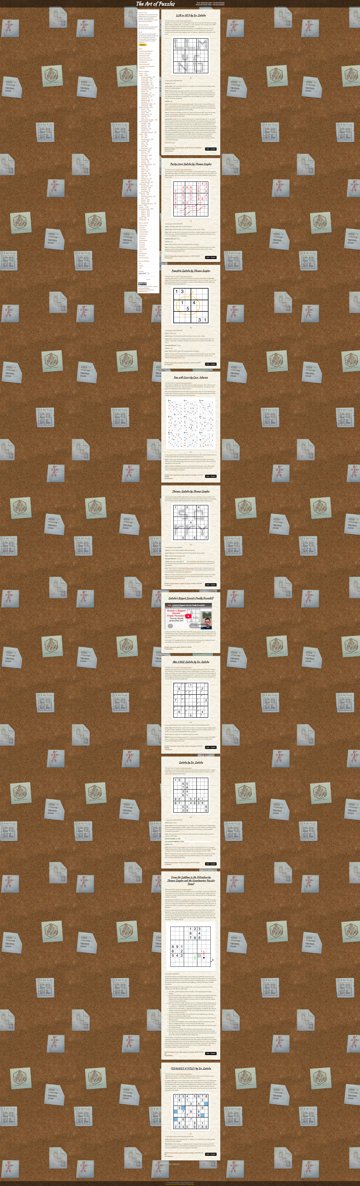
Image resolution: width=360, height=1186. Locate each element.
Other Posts (142, 193)
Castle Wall (144, 173)
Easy (140, 263)
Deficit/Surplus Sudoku (147, 103)
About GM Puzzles (201, 4)
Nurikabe (143, 141)
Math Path (143, 116)
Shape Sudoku (144, 93)
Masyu (142, 168)
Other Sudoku (144, 105)
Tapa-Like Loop (144, 178)
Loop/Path (141, 166)
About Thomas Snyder (144, 57)
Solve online (168, 974)
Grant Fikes (142, 227)
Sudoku (141, 75)
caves (174, 459)
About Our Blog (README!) (146, 51)
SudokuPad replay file (195, 561)
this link (174, 116)
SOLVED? (213, 149)
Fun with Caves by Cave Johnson (191, 377)
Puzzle (140, 205)
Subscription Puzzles (144, 209)
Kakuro (143, 112)
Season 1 (143, 216)
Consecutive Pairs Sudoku (147, 87)
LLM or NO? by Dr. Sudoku (191, 15)
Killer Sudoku (144, 89)
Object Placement (143, 121)
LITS (142, 137)
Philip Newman (143, 253)
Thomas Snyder (143, 225)
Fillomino (143, 152)
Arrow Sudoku (144, 80)
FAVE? (208, 149)
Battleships (144, 125)
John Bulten (142, 238)
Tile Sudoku (144, 102)
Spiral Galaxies (144, 159)
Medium (141, 265)
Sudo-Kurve (144, 98)
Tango (142, 118)
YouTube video (175, 1146)
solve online (169, 80)
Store (198, 3)
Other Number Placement (147, 119)
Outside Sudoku (145, 96)
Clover (140, 251)
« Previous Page (166, 1164)
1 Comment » (168, 864)
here (153, 28)
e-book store (153, 16)
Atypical (141, 73)
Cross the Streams (145, 139)
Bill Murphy (142, 255)
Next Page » (176, 1164)
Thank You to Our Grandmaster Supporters (147, 67)
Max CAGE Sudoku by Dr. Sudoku (191, 662)
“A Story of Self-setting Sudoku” (184, 169)
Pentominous (144, 155)
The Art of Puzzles (154, 4)
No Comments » (169, 151)
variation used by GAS (187, 900)
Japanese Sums (144, 114)
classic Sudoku (181, 847)
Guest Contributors (144, 257)
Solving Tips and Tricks (146, 196)
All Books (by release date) (145, 60)
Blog (209, 4)
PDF (191, 78)
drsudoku (198, 147)
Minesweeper (144, 128)
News (142, 198)
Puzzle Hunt (144, 189)
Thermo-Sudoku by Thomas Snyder (191, 491)
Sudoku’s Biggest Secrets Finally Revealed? (190, 598)
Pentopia (143, 130)
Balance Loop (144, 175)
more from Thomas (170, 142)
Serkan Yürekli (142, 229)
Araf (142, 157)
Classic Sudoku (144, 78)
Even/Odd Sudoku (145, 86)
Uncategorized (142, 219)
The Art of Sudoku (219, 4)
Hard (140, 267)
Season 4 (143, 210)
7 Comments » (168, 585)
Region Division (143, 150)
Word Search (144, 191)
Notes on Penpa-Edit (144, 64)
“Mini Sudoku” (168, 774)
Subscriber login (206, 3)
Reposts (141, 217)
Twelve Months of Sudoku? (177, 114)
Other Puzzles (142, 184)
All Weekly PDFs (143, 62)
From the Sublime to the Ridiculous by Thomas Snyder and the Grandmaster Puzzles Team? (191, 880)
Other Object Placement (147, 132)
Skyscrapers (144, 111)
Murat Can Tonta (143, 234)
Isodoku (143, 91)
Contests (143, 201)
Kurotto (143, 144)
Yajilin (142, 171)
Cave (142, 153)
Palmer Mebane (143, 240)
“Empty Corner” (197, 632)
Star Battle (143, 123)
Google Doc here (193, 391)
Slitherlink (143, 169)
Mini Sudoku (180, 171)
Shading (141, 134)
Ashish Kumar (142, 236)
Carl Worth (142, 246)
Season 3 (143, 212)
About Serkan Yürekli (144, 55)
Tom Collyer (142, 244)
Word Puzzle (144, 187)
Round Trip (144, 180)
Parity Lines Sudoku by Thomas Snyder (191, 164)
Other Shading (144, 148)
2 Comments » (168, 749)
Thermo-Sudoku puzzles (187, 104)
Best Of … (143, 194)
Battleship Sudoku (145, 100)
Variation (141, 207)
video (166, 280)
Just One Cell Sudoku (146, 77)
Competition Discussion (147, 203)
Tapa (142, 135)
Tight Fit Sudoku (145, 84)
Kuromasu (143, 162)
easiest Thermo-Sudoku (175, 106)
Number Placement (144, 107)
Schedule (143, 200)
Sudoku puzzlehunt (198, 385)
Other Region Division (146, 164)
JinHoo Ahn (142, 242)
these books (168, 108)
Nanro (142, 143)
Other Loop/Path (145, 182)
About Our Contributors (145, 53)
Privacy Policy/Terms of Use (172, 1184)
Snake (142, 176)
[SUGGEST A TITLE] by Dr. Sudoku (191, 1068)
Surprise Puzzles (145, 185)
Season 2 (143, 214)
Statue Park (144, 127)
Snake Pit (143, 160)
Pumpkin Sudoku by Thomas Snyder (191, 271)
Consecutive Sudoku (146, 95)
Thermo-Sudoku (145, 82)
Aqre (142, 146)
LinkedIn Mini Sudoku (200, 278)
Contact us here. (190, 1184)
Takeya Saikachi (143, 249)
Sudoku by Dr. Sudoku (191, 762)
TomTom (143, 109)
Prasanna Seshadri (143, 231)
